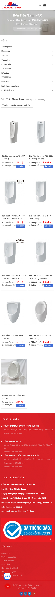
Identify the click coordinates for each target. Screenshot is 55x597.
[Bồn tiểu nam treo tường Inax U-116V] (14, 371)
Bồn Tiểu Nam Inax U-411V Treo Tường (40, 217)
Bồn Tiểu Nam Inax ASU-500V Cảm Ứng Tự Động (41, 157)
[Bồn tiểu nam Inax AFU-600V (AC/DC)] (14, 132)
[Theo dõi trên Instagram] (25, 594)
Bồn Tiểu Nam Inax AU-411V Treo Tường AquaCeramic (13, 217)
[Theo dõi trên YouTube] (33, 594)
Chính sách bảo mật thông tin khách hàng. (18, 511)
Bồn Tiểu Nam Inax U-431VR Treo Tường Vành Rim (40, 276)
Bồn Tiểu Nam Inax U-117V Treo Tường (40, 336)
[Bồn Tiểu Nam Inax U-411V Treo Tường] (41, 192)
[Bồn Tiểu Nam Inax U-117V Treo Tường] (41, 312)
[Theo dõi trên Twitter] (29, 594)
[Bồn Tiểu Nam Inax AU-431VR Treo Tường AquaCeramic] (14, 252)
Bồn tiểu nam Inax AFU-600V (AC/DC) (13, 157)
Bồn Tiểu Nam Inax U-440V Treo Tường (12, 336)
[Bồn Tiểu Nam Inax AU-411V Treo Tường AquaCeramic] (14, 192)
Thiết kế (21, 588)
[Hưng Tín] (15, 5)
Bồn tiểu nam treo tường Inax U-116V (13, 396)
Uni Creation (32, 588)
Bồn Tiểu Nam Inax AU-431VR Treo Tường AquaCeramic (14, 276)
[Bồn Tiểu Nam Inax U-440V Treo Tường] (14, 312)
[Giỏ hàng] (45, 5)
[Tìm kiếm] (40, 5)
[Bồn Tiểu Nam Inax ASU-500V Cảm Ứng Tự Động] (41, 132)
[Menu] (51, 4)
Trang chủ (10, 20)
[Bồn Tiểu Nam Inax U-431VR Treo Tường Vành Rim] (41, 252)
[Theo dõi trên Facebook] (21, 594)
